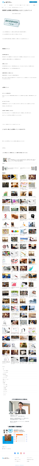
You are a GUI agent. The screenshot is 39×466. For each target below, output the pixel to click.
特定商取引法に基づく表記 (30, 459)
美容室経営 (19, 13)
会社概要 (28, 461)
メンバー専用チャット (17, 461)
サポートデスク (5, 391)
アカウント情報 (5, 384)
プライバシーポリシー (29, 457)
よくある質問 (5, 389)
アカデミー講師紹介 (5, 370)
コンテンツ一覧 (5, 377)
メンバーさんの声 (5, 372)
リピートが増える (4, 13)
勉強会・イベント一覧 (5, 379)
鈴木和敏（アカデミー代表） (9, 13)
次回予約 (17, 13)
